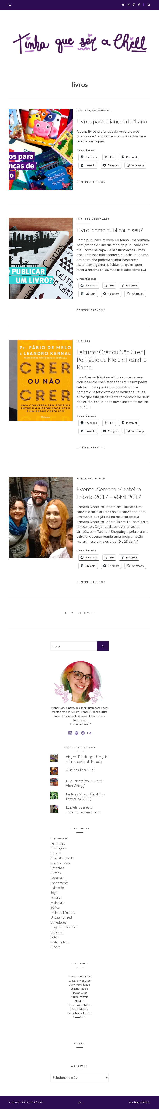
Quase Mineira (79, 1009)
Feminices (57, 843)
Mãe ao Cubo (79, 992)
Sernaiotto (79, 1017)
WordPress (135, 1102)
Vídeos (55, 947)
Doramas (56, 878)
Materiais (57, 903)
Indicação (57, 888)
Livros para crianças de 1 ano (112, 121)
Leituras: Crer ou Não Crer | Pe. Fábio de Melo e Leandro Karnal (112, 359)
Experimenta (59, 883)
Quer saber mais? (79, 724)
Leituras (83, 110)
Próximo (85, 613)
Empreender (59, 838)
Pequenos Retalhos (80, 1005)
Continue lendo (90, 181)
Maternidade (102, 110)
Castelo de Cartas (80, 976)
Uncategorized (61, 917)
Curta (79, 1043)
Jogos (54, 893)
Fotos (81, 478)
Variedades (100, 219)
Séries (55, 907)
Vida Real (57, 932)
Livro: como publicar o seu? (110, 229)
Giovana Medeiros (80, 980)
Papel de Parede (61, 858)
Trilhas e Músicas (62, 912)
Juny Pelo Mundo (79, 984)
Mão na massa (60, 863)
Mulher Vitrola (79, 996)
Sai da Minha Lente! (79, 1013)
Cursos (55, 853)
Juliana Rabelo (79, 988)
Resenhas (57, 868)
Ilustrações (58, 848)
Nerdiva (79, 1000)
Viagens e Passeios (64, 927)
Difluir (146, 1102)
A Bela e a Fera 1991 (80, 770)
